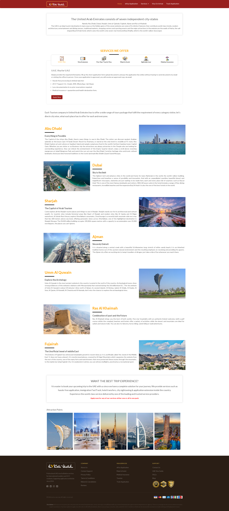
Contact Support (87, 471)
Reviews (84, 485)
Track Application (172, 4)
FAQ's (154, 475)
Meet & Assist (121, 471)
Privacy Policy (86, 475)
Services (144, 4)
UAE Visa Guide (157, 471)
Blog (154, 478)
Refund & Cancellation (88, 482)
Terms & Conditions (88, 478)
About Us (84, 467)
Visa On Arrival (157, 4)
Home (119, 4)
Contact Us (156, 467)
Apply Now (57, 97)
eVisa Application (131, 4)
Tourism (119, 478)
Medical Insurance (123, 475)
